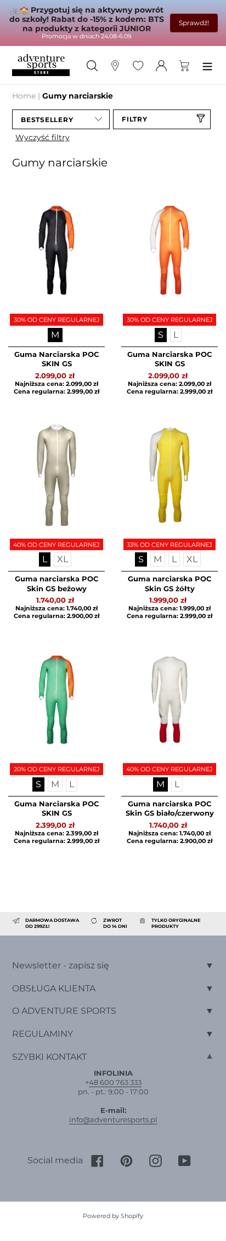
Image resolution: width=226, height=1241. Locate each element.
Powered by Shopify (113, 1216)
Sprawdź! (194, 23)
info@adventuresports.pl (113, 1119)
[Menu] (207, 65)
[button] (61, 119)
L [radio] (175, 335)
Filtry (135, 119)
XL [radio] (62, 559)
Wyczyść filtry (42, 137)
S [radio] (160, 335)
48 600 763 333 (115, 1082)
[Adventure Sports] (41, 65)
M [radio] (55, 335)
